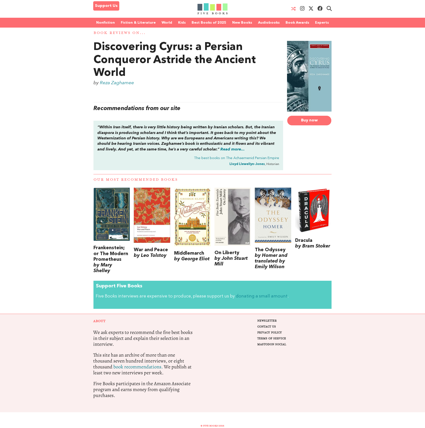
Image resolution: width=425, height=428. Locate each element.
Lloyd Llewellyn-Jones (247, 164)
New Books (242, 22)
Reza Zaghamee (117, 83)
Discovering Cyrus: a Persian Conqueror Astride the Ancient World (174, 60)
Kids (182, 22)
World (167, 22)
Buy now (309, 120)
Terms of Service (271, 338)
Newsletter (267, 321)
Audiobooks (269, 22)
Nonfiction (105, 22)
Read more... (232, 149)
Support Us (106, 6)
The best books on (236, 158)
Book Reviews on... (119, 32)
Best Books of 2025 (209, 22)
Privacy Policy (269, 332)
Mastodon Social (271, 344)
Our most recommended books (135, 179)
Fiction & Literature (138, 22)
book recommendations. (138, 366)
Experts (322, 22)
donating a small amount (262, 296)
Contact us (266, 327)
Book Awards (297, 22)
